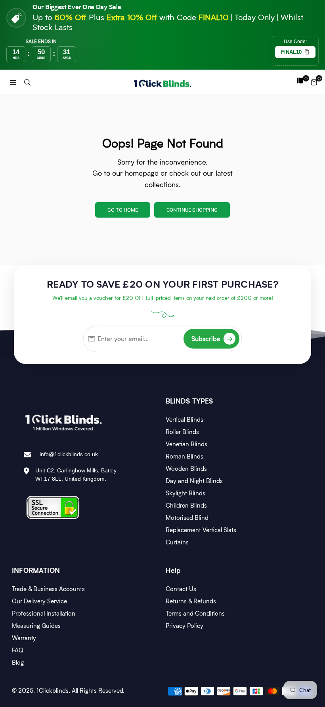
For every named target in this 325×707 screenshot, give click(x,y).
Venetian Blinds (186, 443)
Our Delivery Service (39, 601)
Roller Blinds (182, 431)
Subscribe (212, 338)
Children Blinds (186, 505)
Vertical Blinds (184, 419)
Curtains (177, 542)
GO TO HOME (122, 210)
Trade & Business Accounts (48, 588)
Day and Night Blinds (194, 480)
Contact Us (181, 588)
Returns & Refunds (191, 601)
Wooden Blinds (186, 468)
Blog (18, 662)
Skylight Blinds (185, 493)
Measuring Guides (36, 625)
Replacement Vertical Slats (201, 529)
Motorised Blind (187, 517)
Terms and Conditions (195, 613)
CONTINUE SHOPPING (192, 210)
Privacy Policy (184, 625)
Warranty (24, 637)
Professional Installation (43, 613)
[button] (13, 82)
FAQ (17, 650)
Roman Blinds (184, 456)
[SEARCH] (27, 82)
